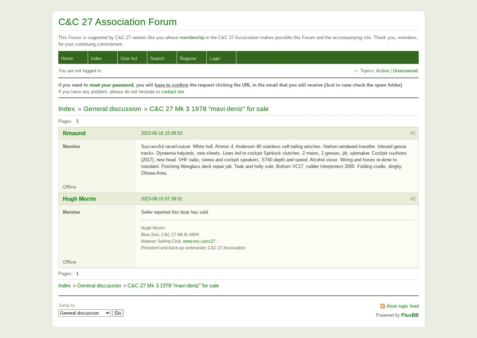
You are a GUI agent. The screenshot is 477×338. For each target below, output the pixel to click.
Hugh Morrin (79, 199)
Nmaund (74, 133)
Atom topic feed (403, 306)
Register (188, 58)
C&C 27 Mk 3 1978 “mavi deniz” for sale (209, 108)
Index (96, 58)
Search (157, 58)
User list (128, 58)
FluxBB (410, 315)
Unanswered (405, 70)
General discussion (112, 108)
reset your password (111, 85)
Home (67, 58)
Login (215, 58)
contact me (172, 91)
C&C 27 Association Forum (117, 21)
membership (192, 37)
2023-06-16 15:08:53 (161, 133)
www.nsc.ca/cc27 (199, 241)
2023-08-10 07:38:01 (161, 198)
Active (382, 70)
